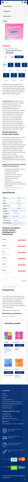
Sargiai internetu (7, 408)
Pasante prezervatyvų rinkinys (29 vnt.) (8, 351)
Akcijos (4, 393)
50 (24, 65)
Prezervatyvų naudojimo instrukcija (12, 401)
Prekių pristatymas (7, 399)
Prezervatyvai (7, 6)
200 (22, 76)
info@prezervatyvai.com (10, 418)
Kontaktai (5, 395)
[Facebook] (25, 2)
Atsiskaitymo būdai (7, 406)
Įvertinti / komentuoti (9, 286)
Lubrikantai (6, 11)
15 (16, 284)
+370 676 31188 (8, 416)
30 (17, 65)
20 (10, 65)
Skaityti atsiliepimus (10, 48)
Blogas (5, 21)
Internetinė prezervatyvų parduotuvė (12, 403)
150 (14, 76)
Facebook (6, 421)
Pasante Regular (19, 349)
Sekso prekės (7, 16)
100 (6, 76)
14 (13, 284)
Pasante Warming (19, 377)
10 (6, 280)
